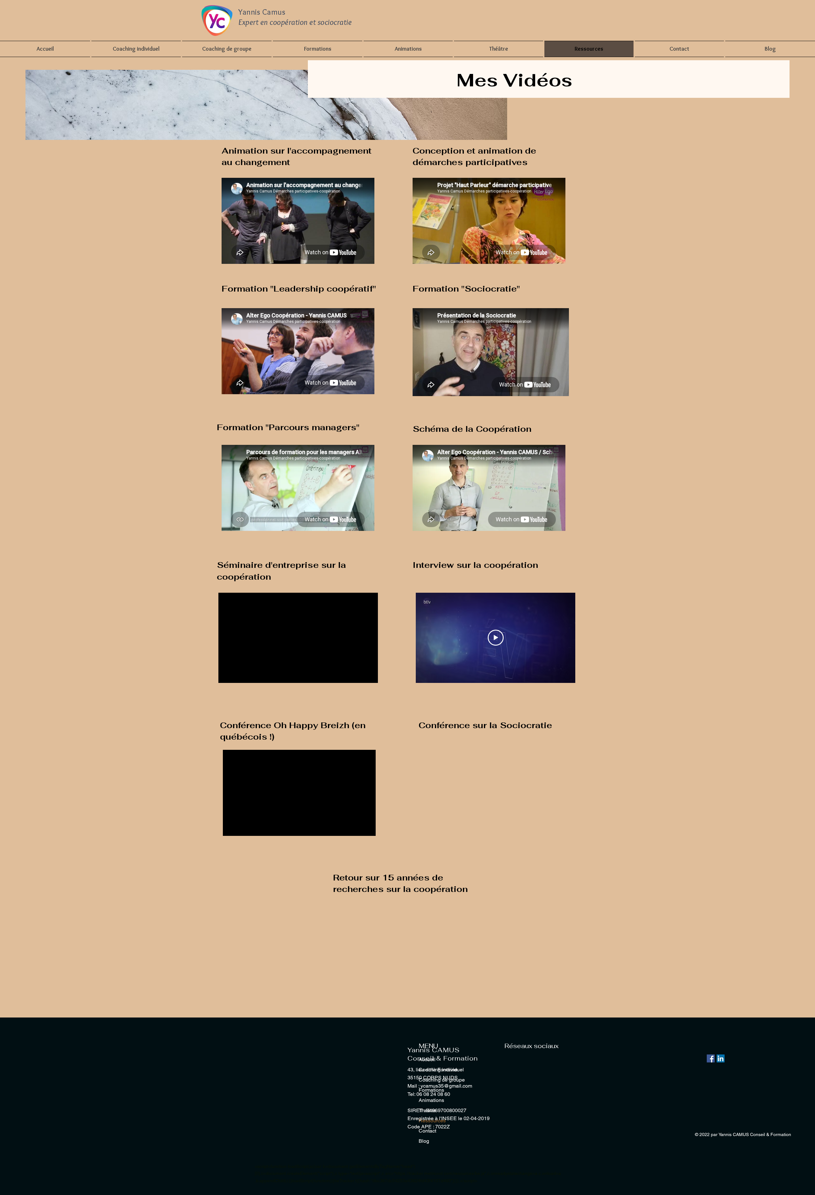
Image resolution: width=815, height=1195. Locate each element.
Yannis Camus (261, 12)
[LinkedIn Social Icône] (721, 1058)
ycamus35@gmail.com (446, 1086)
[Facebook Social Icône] (711, 1058)
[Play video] (496, 638)
